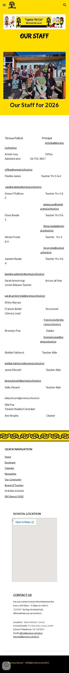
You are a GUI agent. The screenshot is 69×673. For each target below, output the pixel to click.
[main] (34, 36)
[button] (4, 5)
